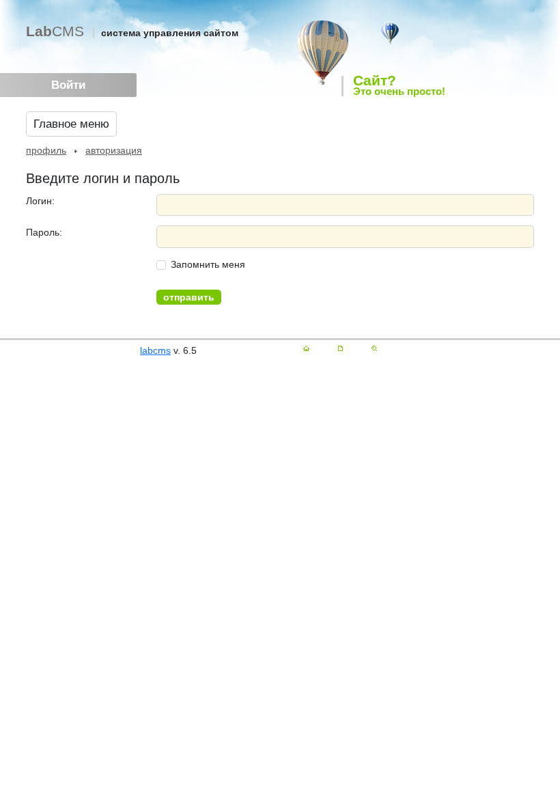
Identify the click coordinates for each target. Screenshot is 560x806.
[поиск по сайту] (374, 348)
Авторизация (113, 150)
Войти (68, 85)
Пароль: (44, 232)
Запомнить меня (208, 264)
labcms (155, 350)
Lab (55, 31)
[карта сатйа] (340, 348)
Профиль (46, 150)
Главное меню (71, 123)
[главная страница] (306, 348)
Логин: (40, 200)
